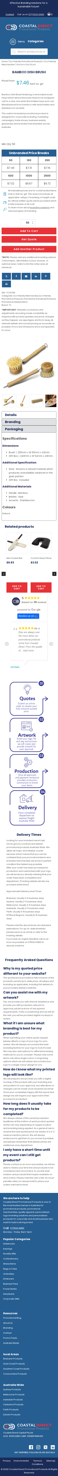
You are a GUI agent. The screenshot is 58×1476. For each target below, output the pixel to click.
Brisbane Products (12, 1358)
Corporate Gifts (11, 1298)
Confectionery (10, 1258)
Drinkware (8, 1278)
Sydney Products (12, 1389)
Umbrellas (8, 1273)
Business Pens (10, 1283)
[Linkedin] (35, 276)
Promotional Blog (12, 1317)
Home (4, 61)
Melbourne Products (13, 1394)
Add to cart (29, 231)
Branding (8, 1327)
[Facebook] (16, 276)
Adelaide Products (13, 1399)
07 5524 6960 (17, 1228)
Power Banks (10, 1288)
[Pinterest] (45, 276)
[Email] (26, 276)
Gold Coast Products (14, 1363)
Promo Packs (10, 1338)
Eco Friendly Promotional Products (26, 61)
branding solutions (40, 207)
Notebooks (9, 1243)
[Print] (6, 283)
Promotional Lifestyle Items (15, 302)
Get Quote (29, 239)
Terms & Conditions (37, 1462)
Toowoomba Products (15, 1373)
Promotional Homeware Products (40, 298)
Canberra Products (13, 1404)
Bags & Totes (10, 1268)
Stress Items (9, 1263)
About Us (8, 1323)
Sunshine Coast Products (16, 1368)
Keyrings (7, 1248)
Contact (10, 14)
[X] (6, 276)
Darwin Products (11, 1414)
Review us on (26, 616)
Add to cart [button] (17, 587)
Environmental (21, 1460)
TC (10, 305)
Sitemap (50, 1460)
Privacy (6, 1460)
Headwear (9, 1293)
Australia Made (11, 1343)
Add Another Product (29, 249)
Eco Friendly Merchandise (26, 295)
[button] (49, 14)
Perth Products (11, 1409)
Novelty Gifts (9, 1253)
